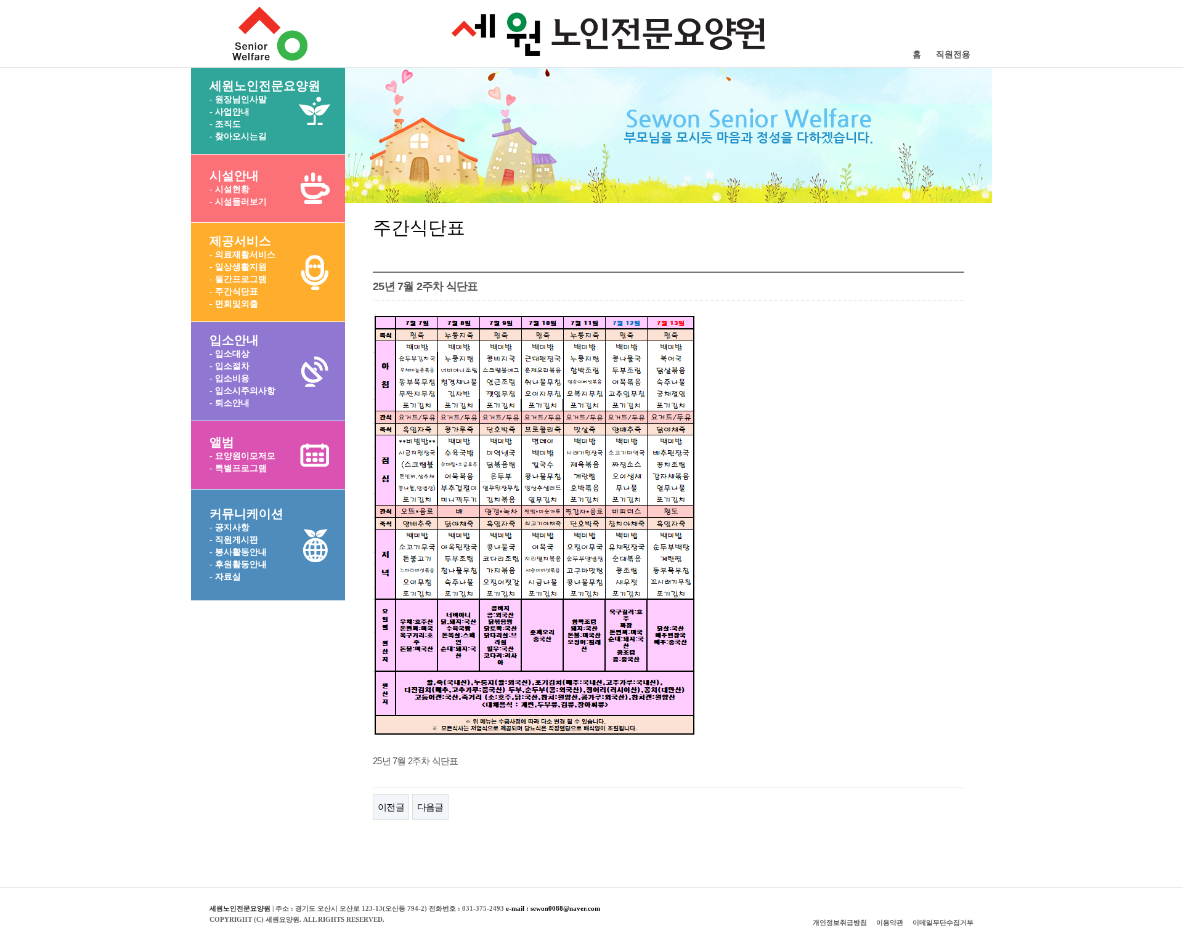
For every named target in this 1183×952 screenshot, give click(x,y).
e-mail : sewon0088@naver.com (553, 908)
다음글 (430, 807)
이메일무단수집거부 (943, 922)
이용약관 (889, 922)
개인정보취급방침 (840, 922)
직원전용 (953, 54)
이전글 (391, 807)
